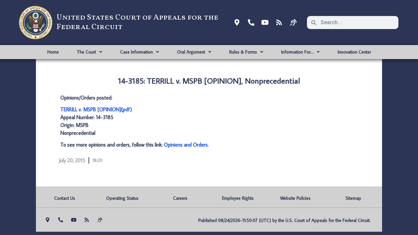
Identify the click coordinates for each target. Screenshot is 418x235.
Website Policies (295, 198)
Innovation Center (354, 52)
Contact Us (64, 198)
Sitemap (353, 198)
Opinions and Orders (186, 144)
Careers (180, 198)
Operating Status (122, 198)
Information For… (297, 52)
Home (53, 52)
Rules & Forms (243, 52)
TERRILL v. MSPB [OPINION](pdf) (96, 109)
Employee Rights (238, 198)
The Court (86, 52)
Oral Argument (191, 52)
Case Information (136, 52)
